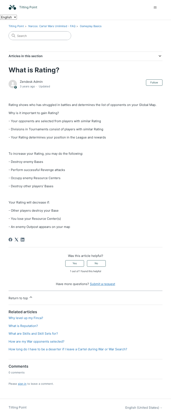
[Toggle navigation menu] (155, 7)
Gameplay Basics (91, 26)
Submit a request (102, 284)
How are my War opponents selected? (36, 341)
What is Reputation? (23, 326)
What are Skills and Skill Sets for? (33, 334)
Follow (154, 82)
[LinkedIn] (22, 239)
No (96, 263)
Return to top (19, 298)
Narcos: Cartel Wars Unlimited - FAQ (51, 26)
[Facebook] (10, 239)
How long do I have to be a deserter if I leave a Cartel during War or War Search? (68, 349)
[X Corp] (16, 239)
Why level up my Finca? (26, 318)
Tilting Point (16, 26)
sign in (22, 383)
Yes (75, 263)
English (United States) (142, 407)
